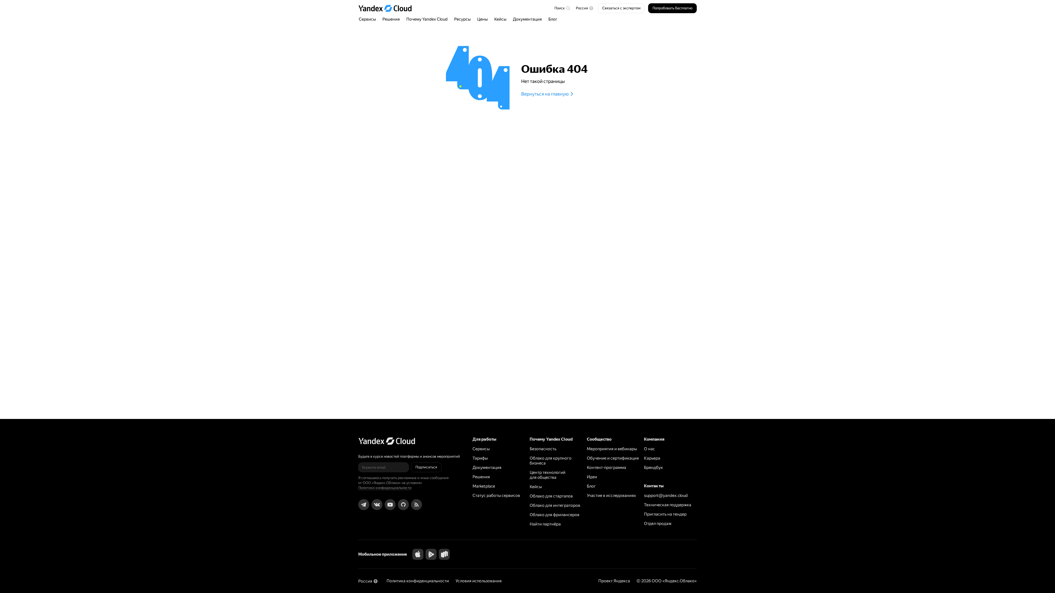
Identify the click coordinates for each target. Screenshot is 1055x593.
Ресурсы (462, 19)
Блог (552, 19)
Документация (527, 19)
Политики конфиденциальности (385, 488)
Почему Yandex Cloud (427, 19)
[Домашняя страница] (387, 8)
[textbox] (562, 8)
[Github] (403, 504)
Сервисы (367, 19)
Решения (391, 19)
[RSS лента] (416, 504)
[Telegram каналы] (363, 504)
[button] (585, 8)
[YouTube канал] (390, 504)
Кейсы (500, 19)
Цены (482, 19)
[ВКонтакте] (376, 504)
